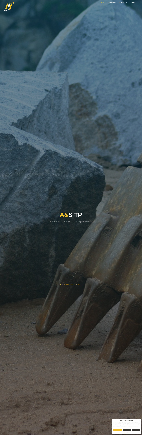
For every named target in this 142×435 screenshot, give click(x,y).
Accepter (117, 429)
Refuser (126, 429)
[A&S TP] (9, 7)
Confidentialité (127, 432)
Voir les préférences (136, 429)
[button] (139, 420)
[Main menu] (139, 2)
